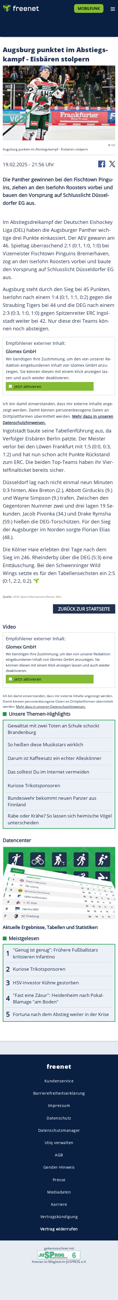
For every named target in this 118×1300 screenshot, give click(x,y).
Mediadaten (59, 1192)
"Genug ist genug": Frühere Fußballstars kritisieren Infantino (55, 953)
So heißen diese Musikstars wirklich (45, 744)
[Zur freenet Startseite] (20, 7)
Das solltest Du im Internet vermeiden (48, 772)
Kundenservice (59, 1080)
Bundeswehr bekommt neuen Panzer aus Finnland (52, 801)
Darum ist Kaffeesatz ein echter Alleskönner (55, 758)
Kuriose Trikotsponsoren (34, 785)
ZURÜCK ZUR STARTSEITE (84, 609)
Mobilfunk (89, 8)
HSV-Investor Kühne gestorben (46, 982)
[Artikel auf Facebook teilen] (102, 163)
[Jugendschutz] (59, 1254)
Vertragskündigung (59, 1216)
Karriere (59, 1204)
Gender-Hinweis (59, 1167)
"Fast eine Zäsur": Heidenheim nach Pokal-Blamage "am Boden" (58, 998)
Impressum (59, 1105)
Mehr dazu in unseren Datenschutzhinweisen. (51, 706)
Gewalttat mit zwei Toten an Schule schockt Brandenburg (53, 729)
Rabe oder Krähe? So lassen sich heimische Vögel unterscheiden (60, 819)
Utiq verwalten (59, 1142)
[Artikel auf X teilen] (112, 163)
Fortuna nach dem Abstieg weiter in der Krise (61, 1014)
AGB (59, 1154)
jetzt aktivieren (27, 386)
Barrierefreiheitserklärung (59, 1093)
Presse (59, 1179)
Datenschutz (59, 1117)
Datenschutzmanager (59, 1130)
